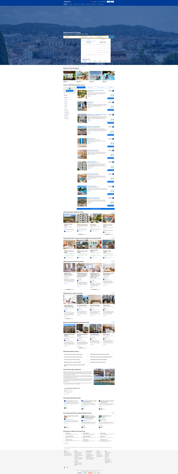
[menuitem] (65, 4)
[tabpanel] (96, 52)
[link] (69, 100)
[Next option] (114, 77)
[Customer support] (97, 2)
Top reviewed (110, 87)
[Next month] (109, 42)
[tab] (89, 40)
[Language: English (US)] (95, 2)
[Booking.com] (67, 1)
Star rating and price (101, 87)
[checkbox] (94, 46)
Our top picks (81, 87)
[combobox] (72, 37)
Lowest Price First (90, 87)
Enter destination (68, 36)
